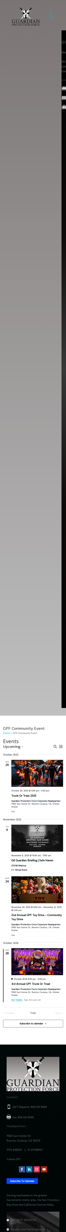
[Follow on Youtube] (44, 1169)
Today (33, 1012)
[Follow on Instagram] (37, 1169)
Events (6, 733)
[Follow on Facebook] (22, 1169)
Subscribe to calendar (31, 1023)
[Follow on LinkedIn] (29, 1169)
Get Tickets (17, 999)
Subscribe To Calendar (22, 1181)
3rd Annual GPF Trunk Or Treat (30, 984)
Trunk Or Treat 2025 (23, 795)
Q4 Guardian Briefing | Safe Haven (32, 860)
